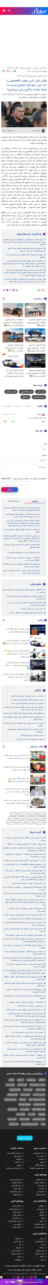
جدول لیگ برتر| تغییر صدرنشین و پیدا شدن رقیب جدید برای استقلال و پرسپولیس (24, 1027)
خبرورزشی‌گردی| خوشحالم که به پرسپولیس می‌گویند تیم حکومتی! (24, 946)
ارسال (9, 489)
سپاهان (20, 1080)
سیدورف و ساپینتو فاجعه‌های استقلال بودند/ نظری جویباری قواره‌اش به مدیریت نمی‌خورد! (26, 249)
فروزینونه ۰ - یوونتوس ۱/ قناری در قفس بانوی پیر (26, 1002)
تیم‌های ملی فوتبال (25, 68)
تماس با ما (40, 1156)
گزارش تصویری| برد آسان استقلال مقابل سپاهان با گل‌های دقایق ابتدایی (24, 978)
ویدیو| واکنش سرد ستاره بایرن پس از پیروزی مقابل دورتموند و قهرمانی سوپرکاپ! (26, 1050)
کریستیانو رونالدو (15, 1209)
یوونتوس (18, 1260)
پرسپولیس (31, 1080)
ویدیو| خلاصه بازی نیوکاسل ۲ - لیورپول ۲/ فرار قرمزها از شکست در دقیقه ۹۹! (25, 855)
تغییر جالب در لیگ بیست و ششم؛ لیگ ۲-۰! (27, 1032)
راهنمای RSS (40, 1165)
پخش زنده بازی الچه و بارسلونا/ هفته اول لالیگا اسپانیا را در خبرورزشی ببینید (24, 923)
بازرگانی (38, 690)
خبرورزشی (39, 11)
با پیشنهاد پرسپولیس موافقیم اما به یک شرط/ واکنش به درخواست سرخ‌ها (24, 865)
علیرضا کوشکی (39, 1104)
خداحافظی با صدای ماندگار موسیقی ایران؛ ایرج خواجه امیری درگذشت (24, 591)
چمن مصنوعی (41, 814)
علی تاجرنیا (14, 1124)
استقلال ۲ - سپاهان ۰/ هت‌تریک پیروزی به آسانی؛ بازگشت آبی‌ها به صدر (23, 558)
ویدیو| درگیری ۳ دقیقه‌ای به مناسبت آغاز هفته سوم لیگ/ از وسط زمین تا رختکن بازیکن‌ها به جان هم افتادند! (24, 959)
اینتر (43, 1124)
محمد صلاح (17, 1212)
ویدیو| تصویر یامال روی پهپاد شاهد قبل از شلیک (25, 613)
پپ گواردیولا (17, 1218)
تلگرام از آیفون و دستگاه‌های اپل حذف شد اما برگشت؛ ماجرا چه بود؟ (25, 597)
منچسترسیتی (15, 1089)
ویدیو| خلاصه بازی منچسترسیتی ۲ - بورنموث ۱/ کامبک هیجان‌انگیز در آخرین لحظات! (25, 1043)
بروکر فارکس (41, 818)
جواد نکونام (17, 1195)
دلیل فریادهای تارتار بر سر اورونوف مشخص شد (23, 552)
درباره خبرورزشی (38, 1153)
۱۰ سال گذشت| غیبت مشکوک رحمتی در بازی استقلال (24, 1010)
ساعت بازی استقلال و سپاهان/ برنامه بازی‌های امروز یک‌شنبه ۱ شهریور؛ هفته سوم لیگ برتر (22, 515)
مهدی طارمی (40, 1089)
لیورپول (18, 1247)
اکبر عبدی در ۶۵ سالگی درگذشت (32, 609)
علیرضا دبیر (40, 1191)
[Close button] (46, 1277)
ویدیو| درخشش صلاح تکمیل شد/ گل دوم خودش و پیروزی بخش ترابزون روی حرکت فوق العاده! (26, 1014)
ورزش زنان (17, 1156)
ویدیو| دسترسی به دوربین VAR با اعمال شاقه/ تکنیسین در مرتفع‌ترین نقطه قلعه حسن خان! (24, 878)
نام (45, 444)
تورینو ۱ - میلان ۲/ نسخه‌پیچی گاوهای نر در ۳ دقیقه (25, 844)
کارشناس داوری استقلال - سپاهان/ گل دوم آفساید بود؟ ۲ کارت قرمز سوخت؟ (24, 952)
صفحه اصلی (43, 68)
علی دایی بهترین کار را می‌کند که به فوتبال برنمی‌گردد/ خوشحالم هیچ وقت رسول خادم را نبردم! (21, 509)
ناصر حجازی (11, 391)
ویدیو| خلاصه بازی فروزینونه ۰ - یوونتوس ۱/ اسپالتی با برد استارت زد (24, 888)
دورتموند (42, 1114)
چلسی (42, 1260)
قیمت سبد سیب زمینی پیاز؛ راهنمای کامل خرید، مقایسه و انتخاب (23, 724)
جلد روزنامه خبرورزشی (13, 1168)
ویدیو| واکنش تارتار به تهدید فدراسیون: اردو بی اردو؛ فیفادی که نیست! (25, 965)
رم (20, 1244)
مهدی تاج (41, 1186)
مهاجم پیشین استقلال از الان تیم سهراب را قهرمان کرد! (24, 935)
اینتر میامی (12, 1109)
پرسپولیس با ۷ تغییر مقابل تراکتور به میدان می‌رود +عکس (22, 530)
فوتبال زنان (21, 1114)
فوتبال (35, 68)
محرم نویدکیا (12, 1094)
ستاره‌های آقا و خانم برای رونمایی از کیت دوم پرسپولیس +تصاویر (24, 997)
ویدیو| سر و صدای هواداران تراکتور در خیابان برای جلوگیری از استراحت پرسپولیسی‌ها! (24, 849)
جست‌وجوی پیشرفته (37, 1168)
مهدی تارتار (28, 1089)
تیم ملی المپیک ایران (37, 1099)
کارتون (19, 1165)
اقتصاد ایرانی (10, 822)
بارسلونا (22, 1099)
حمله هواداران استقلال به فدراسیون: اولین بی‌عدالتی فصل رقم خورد (22, 546)
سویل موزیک (31, 818)
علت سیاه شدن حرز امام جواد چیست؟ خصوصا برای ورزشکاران (25, 730)
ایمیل (44, 455)
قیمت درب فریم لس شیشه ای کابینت (29, 739)
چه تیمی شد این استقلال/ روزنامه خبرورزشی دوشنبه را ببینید (25, 839)
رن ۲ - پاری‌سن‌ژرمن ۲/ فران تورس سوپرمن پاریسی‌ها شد (23, 860)
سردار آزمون (40, 1179)
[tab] (35, 501)
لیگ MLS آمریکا (39, 1109)
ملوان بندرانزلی (39, 1227)
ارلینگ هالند (16, 1227)
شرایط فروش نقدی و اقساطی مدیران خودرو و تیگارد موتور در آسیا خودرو (23, 718)
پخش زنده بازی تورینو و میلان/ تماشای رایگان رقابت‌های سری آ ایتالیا (24, 984)
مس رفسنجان (39, 1224)
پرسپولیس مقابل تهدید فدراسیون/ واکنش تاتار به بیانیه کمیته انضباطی (24, 1062)
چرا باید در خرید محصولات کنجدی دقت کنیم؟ (27, 696)
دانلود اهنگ (21, 818)
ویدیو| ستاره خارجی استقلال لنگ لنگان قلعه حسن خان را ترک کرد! (24, 930)
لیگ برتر (32, 1114)
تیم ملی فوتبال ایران (14, 1153)
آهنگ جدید (13, 814)
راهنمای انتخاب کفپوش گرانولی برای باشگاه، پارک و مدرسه (23, 713)
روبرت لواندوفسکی (14, 1221)
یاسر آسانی (22, 1085)
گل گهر (41, 1221)
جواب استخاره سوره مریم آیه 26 (32, 735)
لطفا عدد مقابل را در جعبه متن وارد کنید (30, 478)
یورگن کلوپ (17, 1215)
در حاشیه (18, 1162)
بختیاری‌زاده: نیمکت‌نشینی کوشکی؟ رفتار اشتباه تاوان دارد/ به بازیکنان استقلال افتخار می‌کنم (24, 940)
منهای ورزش (35, 584)
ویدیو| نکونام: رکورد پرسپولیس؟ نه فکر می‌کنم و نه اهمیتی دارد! (26, 909)
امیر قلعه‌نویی (26, 391)
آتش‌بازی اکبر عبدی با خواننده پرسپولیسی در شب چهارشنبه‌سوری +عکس (26, 604)
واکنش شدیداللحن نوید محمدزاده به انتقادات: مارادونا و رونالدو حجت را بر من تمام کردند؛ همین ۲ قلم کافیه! (24, 280)
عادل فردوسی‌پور (15, 1179)
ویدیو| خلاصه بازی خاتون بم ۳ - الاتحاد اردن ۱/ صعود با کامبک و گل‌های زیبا (25, 990)
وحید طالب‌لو (39, 397)
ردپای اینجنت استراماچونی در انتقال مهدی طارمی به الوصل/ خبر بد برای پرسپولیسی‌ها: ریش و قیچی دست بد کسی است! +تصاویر (24, 242)
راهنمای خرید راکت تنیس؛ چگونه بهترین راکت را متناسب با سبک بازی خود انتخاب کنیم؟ (23, 708)
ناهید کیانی (17, 1188)
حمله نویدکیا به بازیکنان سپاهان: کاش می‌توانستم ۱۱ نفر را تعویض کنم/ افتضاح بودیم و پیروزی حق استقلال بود (24, 971)
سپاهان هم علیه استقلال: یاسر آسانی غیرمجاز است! (25, 919)
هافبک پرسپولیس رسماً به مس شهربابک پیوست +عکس (23, 915)
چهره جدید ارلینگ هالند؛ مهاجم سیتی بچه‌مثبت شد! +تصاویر (25, 256)
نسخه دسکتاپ (24, 1138)
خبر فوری (32, 814)
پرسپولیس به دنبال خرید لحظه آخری (30, 1006)
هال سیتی (12, 1119)
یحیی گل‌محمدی (39, 1119)
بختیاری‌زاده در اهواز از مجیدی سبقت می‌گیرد (27, 883)
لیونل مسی (24, 1109)
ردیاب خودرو (23, 814)
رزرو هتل (29, 822)
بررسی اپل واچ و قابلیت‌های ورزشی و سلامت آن (27, 700)
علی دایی (40, 391)
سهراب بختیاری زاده (37, 1085)
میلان (19, 1257)
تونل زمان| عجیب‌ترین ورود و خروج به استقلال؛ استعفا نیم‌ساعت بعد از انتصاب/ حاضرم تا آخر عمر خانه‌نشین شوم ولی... (25, 902)
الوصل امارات (24, 1119)
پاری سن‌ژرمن (39, 1254)
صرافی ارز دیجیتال (40, 822)
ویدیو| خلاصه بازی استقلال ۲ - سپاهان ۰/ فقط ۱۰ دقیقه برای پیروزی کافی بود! (25, 1037)
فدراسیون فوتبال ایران (30, 1124)
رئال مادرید (10, 1085)
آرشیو (42, 1162)
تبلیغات (41, 1159)
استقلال (25, 397)
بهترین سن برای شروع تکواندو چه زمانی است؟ (27, 703)
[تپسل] (1, 1277)
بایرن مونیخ (25, 1094)
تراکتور (11, 1080)
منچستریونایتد (10, 1099)
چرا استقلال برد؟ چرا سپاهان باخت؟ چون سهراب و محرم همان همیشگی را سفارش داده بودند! (25, 1021)
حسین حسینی (39, 1094)
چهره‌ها (18, 1159)
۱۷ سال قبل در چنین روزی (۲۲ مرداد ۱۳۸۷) (32, 76)
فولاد (42, 1218)
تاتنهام (42, 1257)
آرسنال (42, 1238)
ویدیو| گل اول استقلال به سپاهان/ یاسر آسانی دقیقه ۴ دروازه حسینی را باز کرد (21, 565)
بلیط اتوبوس (21, 822)
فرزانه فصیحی (16, 1182)
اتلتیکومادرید (39, 1241)
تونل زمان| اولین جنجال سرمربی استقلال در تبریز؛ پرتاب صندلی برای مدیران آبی (25, 871)
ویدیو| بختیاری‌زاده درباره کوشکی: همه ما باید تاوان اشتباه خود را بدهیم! (24, 894)
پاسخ (43, 421)
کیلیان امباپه (16, 1206)
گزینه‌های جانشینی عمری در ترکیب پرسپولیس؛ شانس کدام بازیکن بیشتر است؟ (21, 571)
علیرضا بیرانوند (24, 1104)
